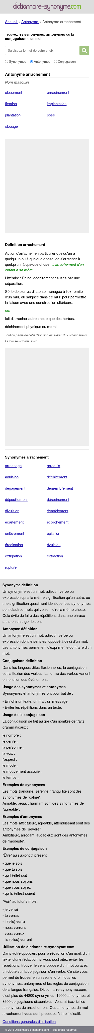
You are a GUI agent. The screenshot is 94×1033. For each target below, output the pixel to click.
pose (51, 114)
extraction (55, 555)
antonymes (55, 34)
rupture (11, 567)
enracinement (58, 92)
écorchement (57, 522)
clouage (11, 126)
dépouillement (16, 499)
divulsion (12, 510)
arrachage (13, 465)
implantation (56, 103)
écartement (14, 522)
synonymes (34, 34)
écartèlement (57, 510)
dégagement (15, 488)
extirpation (13, 555)
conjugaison (16, 38)
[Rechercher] (84, 50)
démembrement (60, 488)
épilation (53, 533)
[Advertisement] (47, 186)
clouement (13, 92)
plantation (13, 114)
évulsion (53, 544)
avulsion (12, 476)
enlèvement (14, 533)
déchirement (57, 476)
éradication (14, 544)
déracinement (58, 499)
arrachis (53, 465)
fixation (11, 103)
